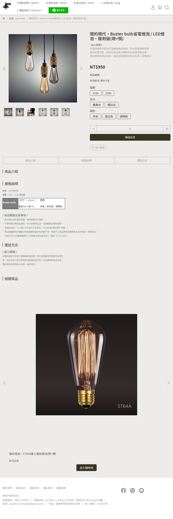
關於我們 (7, 488)
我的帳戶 (21, 488)
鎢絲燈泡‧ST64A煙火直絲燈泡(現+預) (32, 453)
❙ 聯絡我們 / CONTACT (29, 10)
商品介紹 (31, 160)
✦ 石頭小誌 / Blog (110, 3)
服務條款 (61, 488)
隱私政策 (48, 488)
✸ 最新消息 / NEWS (56, 3)
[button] (81, 68)
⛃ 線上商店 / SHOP (83, 3)
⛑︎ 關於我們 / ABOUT (28, 3)
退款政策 (34, 488)
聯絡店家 (130, 137)
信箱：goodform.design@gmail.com (23, 503)
